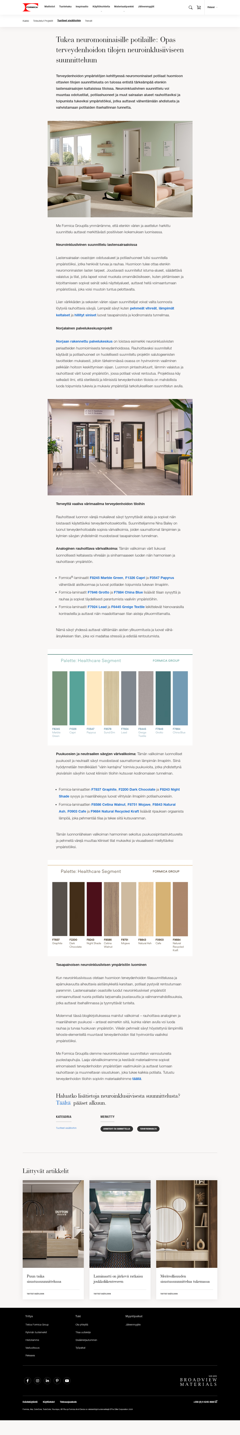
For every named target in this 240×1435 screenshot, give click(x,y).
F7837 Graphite (103, 790)
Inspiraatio (82, 7)
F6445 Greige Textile (128, 607)
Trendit (88, 20)
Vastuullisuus (32, 1347)
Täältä (63, 1102)
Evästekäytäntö (30, 1401)
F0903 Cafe (76, 812)
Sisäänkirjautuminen (86, 1339)
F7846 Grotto (98, 593)
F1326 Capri (135, 578)
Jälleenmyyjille (133, 1324)
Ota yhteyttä (82, 1324)
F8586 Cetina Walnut (108, 805)
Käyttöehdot (49, 1401)
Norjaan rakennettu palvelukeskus (84, 342)
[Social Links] (27, 1380)
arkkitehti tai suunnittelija (116, 1129)
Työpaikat (80, 1347)
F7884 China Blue (128, 593)
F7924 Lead (97, 607)
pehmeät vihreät (143, 309)
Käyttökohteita (101, 7)
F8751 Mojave (139, 805)
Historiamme (32, 1339)
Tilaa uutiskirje (83, 1332)
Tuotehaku (65, 7)
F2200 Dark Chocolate (137, 790)
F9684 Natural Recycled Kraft (115, 812)
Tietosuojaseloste (68, 1401)
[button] (199, 8)
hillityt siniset (85, 315)
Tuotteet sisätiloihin (69, 21)
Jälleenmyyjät (146, 7)
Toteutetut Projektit (43, 20)
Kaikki (26, 20)
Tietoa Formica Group (37, 1324)
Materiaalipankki (124, 7)
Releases (30, 1355)
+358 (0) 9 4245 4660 (204, 1401)
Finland (211, 7)
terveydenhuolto (148, 1129)
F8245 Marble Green (106, 578)
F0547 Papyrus (162, 578)
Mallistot (49, 7)
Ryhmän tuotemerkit (36, 1332)
